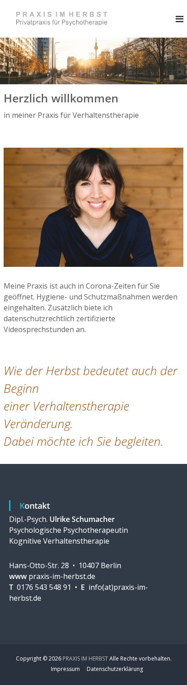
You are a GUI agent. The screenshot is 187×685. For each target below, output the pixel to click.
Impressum (65, 669)
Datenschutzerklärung (115, 669)
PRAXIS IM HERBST (85, 658)
